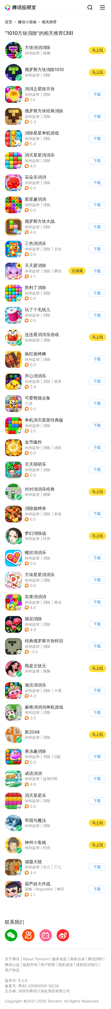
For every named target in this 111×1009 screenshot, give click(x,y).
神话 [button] (60, 889)
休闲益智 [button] (32, 94)
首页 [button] (8, 22)
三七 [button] (57, 867)
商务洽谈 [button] (77, 959)
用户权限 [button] (47, 964)
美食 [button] (57, 514)
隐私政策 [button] (65, 964)
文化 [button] (57, 249)
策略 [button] (28, 889)
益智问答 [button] (50, 778)
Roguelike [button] (44, 889)
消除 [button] (46, 94)
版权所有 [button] (30, 964)
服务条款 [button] (59, 959)
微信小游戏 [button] (27, 22)
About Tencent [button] (36, 959)
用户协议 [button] (12, 970)
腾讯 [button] (57, 271)
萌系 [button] (57, 381)
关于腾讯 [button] (12, 959)
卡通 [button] (57, 690)
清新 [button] (57, 447)
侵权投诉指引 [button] (87, 964)
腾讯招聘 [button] (95, 959)
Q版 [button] (57, 756)
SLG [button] (46, 867)
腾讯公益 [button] (12, 964)
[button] (20, 7)
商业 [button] (57, 602)
